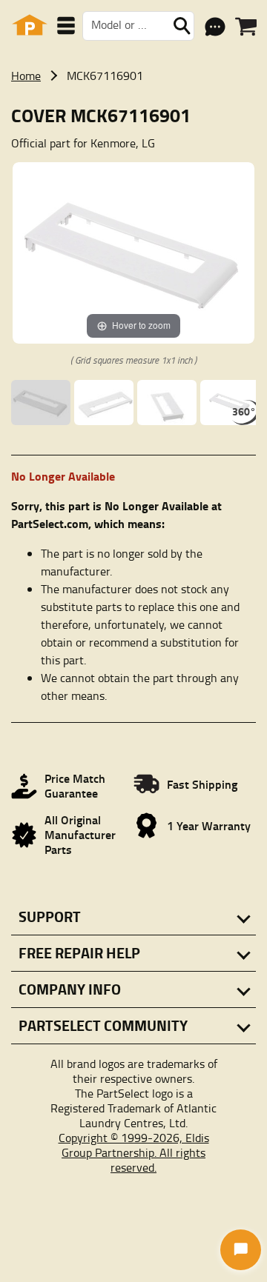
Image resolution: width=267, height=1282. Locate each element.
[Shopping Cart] (246, 27)
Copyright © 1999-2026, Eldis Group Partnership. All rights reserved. (134, 1152)
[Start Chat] (240, 1249)
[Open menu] (66, 25)
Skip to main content (133, 10)
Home (26, 75)
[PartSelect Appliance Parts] (29, 25)
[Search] (182, 26)
